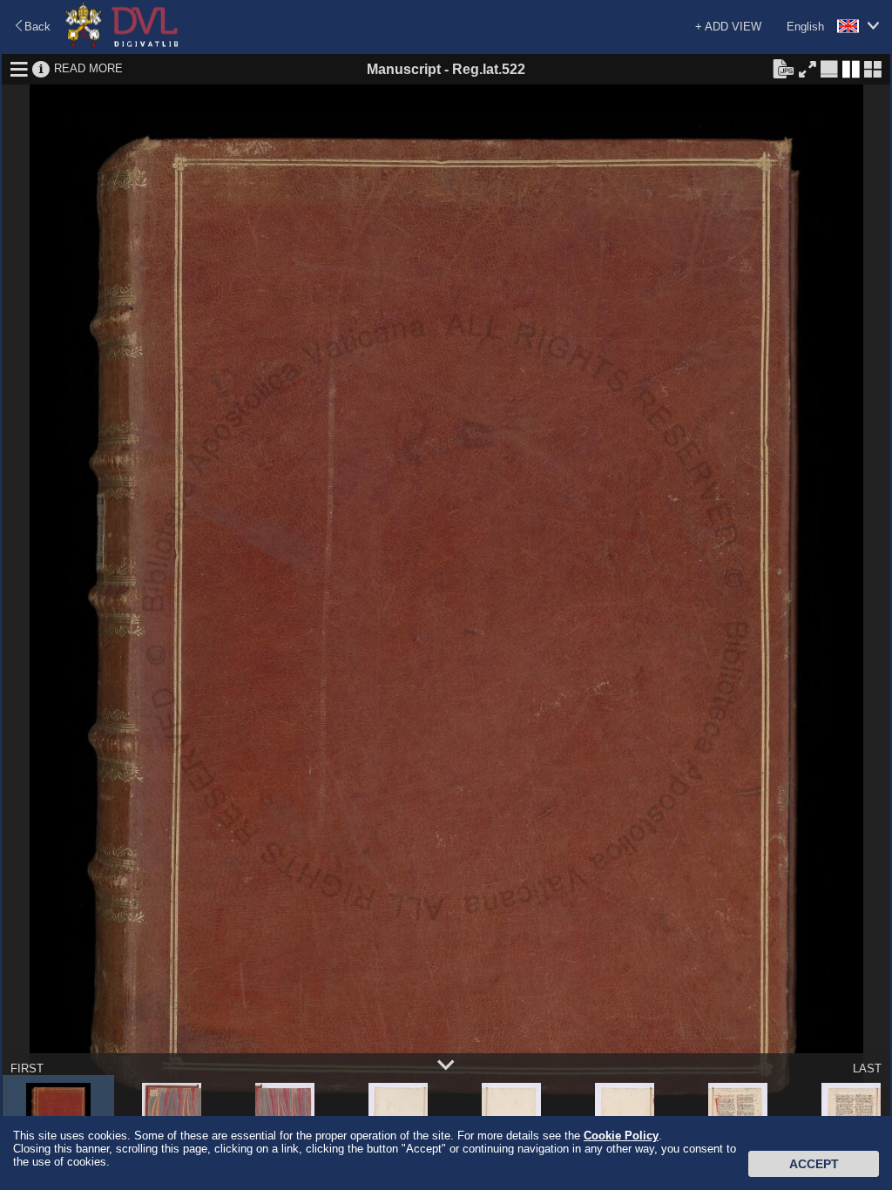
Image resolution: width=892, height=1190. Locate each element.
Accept (814, 1164)
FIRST (27, 1068)
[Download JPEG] (783, 68)
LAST (867, 1068)
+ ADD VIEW (728, 26)
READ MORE (88, 68)
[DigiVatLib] (122, 44)
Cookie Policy (621, 1135)
